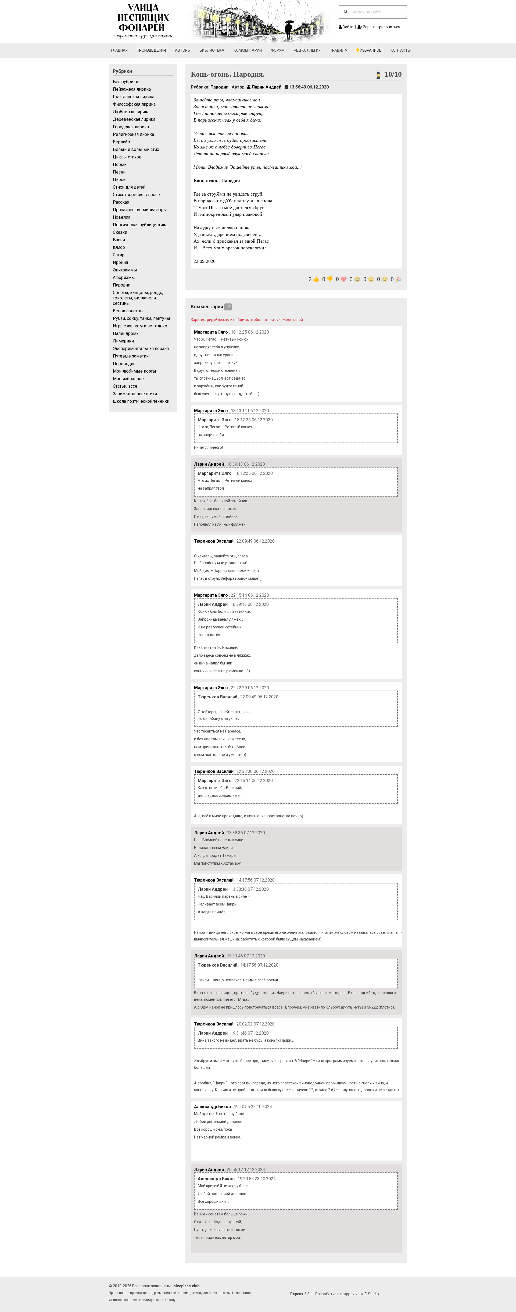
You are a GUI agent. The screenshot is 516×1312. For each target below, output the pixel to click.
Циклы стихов (127, 157)
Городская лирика (131, 126)
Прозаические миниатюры (140, 209)
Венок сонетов (128, 310)
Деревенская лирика (134, 119)
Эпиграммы (125, 270)
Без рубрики (125, 81)
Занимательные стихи (135, 393)
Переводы (123, 363)
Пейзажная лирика (132, 89)
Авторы (183, 50)
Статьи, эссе (125, 386)
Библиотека (212, 50)
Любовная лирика (131, 111)
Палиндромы (126, 333)
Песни (119, 172)
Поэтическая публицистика (140, 224)
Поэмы (120, 164)
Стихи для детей (129, 187)
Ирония (120, 262)
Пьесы (120, 179)
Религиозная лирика (133, 134)
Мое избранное (128, 378)
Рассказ (121, 202)
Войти (347, 27)
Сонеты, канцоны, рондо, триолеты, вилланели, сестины (138, 298)
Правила (338, 50)
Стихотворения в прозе (136, 194)
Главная (119, 50)
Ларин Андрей (265, 87)
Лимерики (123, 341)
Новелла (121, 217)
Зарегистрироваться (381, 27)
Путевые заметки (131, 356)
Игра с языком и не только (140, 325)
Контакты (400, 50)
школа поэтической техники (141, 401)
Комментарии (248, 50)
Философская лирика (134, 104)
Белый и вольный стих (136, 149)
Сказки (120, 232)
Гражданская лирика (133, 96)
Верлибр (121, 141)
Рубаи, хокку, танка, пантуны (141, 318)
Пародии (121, 285)
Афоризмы (124, 277)
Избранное (370, 50)
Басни (119, 239)
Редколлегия (307, 50)
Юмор (119, 247)
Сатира (120, 254)
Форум (278, 50)
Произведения (151, 50)
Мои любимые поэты (134, 371)
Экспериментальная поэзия (141, 348)
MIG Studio (369, 1294)
